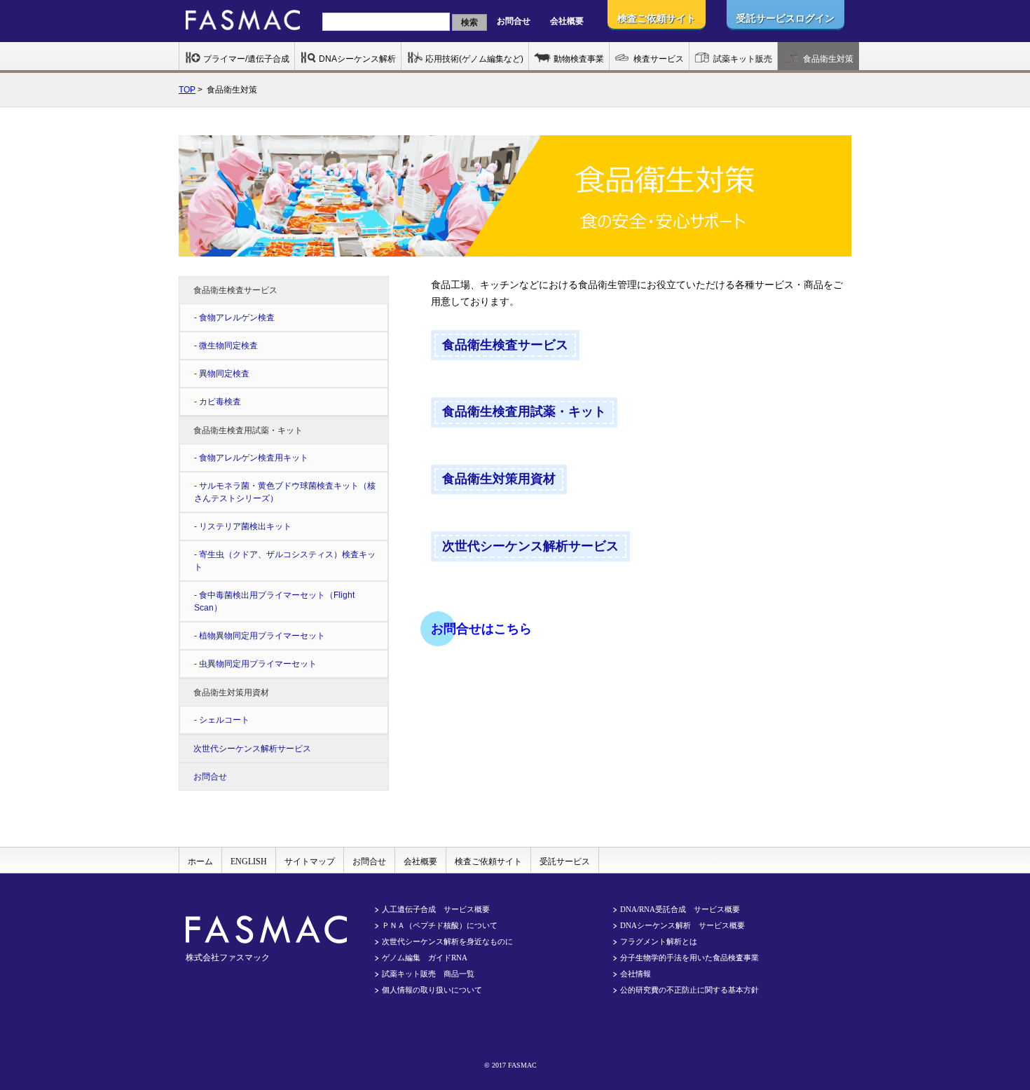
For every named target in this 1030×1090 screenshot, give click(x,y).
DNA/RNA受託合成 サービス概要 (680, 909)
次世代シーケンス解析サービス (252, 749)
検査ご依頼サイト (488, 861)
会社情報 (635, 973)
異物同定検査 (224, 374)
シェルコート (224, 720)
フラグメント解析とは (658, 941)
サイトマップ (309, 861)
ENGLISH (249, 861)
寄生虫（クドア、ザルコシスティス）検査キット (285, 561)
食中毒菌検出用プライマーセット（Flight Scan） (274, 601)
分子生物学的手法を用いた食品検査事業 (689, 957)
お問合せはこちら (481, 629)
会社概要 (567, 21)
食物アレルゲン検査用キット (253, 458)
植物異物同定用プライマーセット (262, 636)
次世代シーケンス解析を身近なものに (447, 941)
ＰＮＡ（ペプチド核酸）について (439, 925)
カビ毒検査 (220, 402)
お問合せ (513, 21)
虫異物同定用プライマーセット (258, 664)
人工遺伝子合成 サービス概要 (436, 909)
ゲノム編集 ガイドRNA (424, 957)
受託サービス (565, 861)
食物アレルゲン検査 (237, 317)
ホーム (200, 861)
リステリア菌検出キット (245, 526)
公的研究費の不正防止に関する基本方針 (689, 990)
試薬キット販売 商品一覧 (428, 973)
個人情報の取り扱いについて (432, 990)
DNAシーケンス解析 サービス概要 (682, 925)
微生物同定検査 (228, 345)
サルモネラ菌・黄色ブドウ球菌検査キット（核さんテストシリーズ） (285, 492)
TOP (187, 90)
